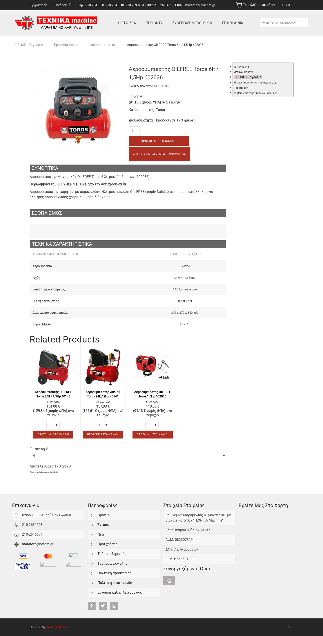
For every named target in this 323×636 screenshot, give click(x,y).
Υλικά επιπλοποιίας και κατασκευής (255, 82)
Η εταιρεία (127, 23)
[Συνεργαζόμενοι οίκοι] (169, 580)
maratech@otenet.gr (200, 5)
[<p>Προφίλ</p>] (92, 515)
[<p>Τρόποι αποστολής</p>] (92, 563)
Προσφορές (241, 87)
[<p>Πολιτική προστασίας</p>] (92, 573)
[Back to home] (57, 23)
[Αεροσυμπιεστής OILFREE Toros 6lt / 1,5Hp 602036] (78, 110)
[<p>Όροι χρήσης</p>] (92, 544)
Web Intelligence (58, 627)
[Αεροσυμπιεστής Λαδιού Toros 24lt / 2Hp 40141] (103, 367)
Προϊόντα (154, 23)
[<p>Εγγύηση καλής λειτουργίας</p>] (92, 592)
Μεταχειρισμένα (243, 72)
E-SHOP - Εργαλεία (29, 45)
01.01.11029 (53, 401)
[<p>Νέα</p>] (92, 534)
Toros (160, 110)
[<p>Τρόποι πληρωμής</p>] (92, 554)
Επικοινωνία (232, 23)
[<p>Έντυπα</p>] (92, 525)
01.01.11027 (152, 401)
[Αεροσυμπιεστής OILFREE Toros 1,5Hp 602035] (152, 367)
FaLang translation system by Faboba (44, 472)
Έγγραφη (36, 5)
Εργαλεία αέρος (66, 45)
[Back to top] (288, 627)
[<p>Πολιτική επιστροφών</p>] (92, 583)
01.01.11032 (102, 401)
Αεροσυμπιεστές (103, 45)
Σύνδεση (60, 5)
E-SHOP (287, 5)
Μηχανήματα (241, 66)
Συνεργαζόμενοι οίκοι (192, 23)
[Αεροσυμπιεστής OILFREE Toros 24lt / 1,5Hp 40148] (53, 367)
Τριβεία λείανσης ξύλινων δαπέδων (255, 93)
